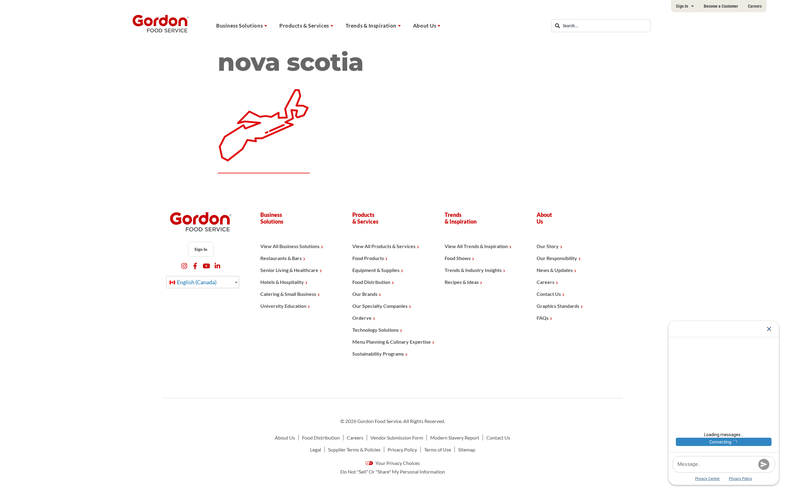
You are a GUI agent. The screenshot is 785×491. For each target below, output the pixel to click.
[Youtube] (206, 266)
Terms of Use (437, 449)
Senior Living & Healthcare (289, 270)
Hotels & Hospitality (282, 282)
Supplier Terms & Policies (354, 449)
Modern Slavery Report (454, 437)
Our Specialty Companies (380, 306)
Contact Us (549, 294)
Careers (755, 6)
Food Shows (458, 258)
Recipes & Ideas (462, 282)
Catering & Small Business (288, 294)
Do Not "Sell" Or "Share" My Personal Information (392, 471)
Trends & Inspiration (371, 25)
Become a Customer (721, 6)
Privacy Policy (402, 449)
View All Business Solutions (290, 246)
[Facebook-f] (195, 266)
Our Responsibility (557, 258)
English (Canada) (196, 282)
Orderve (362, 318)
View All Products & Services (383, 246)
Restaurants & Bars (281, 258)
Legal (315, 449)
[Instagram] (184, 266)
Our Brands (364, 294)
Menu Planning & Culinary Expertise (391, 342)
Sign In (682, 6)
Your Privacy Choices (397, 463)
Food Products (368, 258)
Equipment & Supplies (376, 270)
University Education (283, 306)
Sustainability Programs (378, 354)
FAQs (543, 318)
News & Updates (555, 270)
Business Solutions (239, 25)
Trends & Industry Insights (473, 270)
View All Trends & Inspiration (476, 246)
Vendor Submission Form (396, 437)
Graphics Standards (558, 306)
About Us (424, 25)
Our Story (548, 246)
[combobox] (601, 25)
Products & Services (304, 25)
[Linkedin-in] (217, 266)
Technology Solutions (375, 330)
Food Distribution (371, 282)
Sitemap (466, 449)
